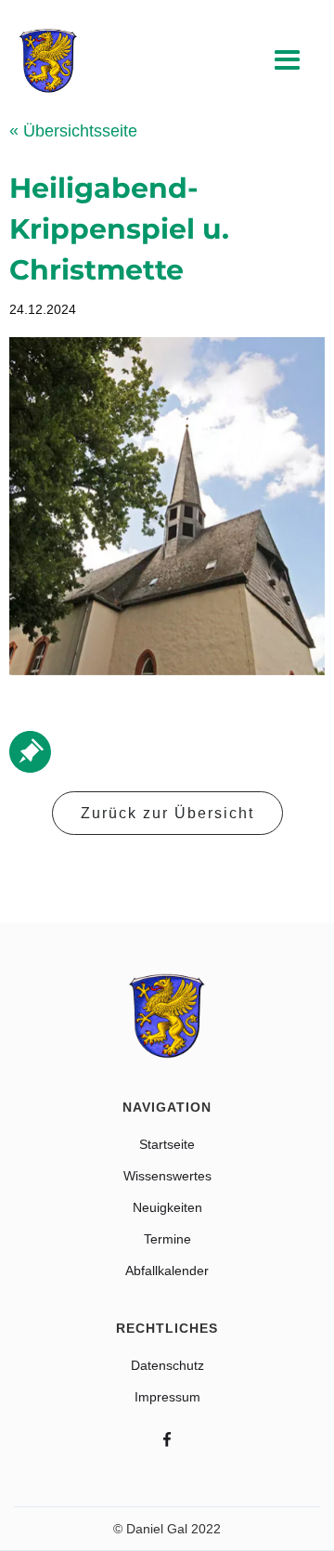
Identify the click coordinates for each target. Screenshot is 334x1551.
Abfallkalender (167, 1270)
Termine (167, 1239)
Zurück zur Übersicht (167, 813)
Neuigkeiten (167, 1207)
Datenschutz (167, 1365)
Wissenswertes (167, 1175)
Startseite (167, 1144)
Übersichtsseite (73, 131)
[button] (287, 61)
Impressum (167, 1396)
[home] (48, 61)
